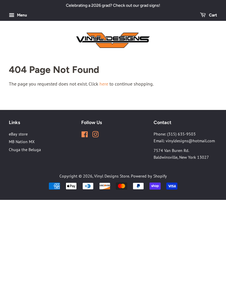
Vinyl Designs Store (111, 176)
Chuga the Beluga (25, 149)
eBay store (18, 134)
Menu (21, 15)
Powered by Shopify (149, 176)
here (103, 84)
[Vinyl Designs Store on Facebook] (84, 135)
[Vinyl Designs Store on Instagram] (95, 135)
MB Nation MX (22, 141)
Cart (212, 15)
